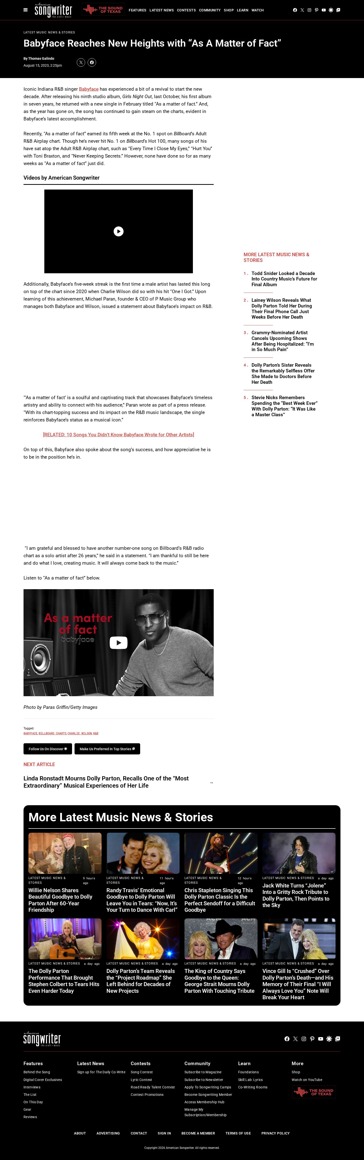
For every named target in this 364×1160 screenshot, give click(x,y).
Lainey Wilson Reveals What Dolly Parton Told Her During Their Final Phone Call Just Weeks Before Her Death (282, 309)
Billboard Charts (52, 733)
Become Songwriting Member (208, 1095)
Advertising (108, 1133)
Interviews (32, 1087)
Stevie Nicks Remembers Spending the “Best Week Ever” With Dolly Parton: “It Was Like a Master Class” (285, 406)
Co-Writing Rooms (253, 1087)
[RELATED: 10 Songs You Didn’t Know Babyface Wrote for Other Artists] (118, 435)
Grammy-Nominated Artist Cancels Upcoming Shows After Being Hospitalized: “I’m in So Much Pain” (283, 341)
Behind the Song (37, 1072)
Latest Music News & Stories (49, 32)
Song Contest (142, 1072)
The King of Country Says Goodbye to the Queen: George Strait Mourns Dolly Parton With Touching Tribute (219, 981)
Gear (27, 1109)
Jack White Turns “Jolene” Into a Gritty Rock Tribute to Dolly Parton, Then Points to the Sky (295, 895)
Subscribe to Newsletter (203, 1080)
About (80, 1133)
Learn (242, 10)
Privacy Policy (275, 1133)
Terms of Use (238, 1133)
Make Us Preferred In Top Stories (106, 749)
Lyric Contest (141, 1080)
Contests (186, 10)
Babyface (89, 89)
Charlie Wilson (80, 733)
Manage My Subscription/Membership (205, 1112)
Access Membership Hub (204, 1102)
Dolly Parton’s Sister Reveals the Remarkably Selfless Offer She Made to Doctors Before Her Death (283, 373)
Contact (139, 1133)
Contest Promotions (147, 1095)
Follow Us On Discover (46, 749)
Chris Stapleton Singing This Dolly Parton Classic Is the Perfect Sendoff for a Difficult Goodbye (219, 900)
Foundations (248, 1072)
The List (30, 1095)
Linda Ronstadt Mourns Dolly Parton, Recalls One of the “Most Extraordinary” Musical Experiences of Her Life (106, 782)
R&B (95, 733)
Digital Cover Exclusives (43, 1080)
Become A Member (198, 1133)
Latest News (162, 10)
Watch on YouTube (307, 1080)
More (297, 1063)
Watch (258, 10)
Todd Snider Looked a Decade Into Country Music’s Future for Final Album (284, 279)
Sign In (164, 1133)
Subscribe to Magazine (203, 1072)
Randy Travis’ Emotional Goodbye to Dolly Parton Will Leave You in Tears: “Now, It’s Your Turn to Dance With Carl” (142, 900)
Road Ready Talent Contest (153, 1087)
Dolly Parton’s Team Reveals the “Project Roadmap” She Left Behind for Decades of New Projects (140, 981)
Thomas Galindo (41, 58)
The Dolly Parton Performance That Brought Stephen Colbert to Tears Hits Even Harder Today (63, 981)
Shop (229, 10)
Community (210, 10)
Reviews (30, 1117)
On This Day (33, 1102)
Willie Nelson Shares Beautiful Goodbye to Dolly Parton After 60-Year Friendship (60, 900)
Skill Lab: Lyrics (250, 1080)
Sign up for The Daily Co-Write (101, 1072)
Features (137, 10)
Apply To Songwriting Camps (207, 1087)
